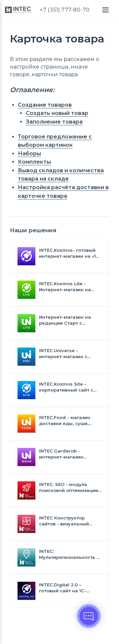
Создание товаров (45, 105)
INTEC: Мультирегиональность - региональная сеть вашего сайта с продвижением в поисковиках (69, 554)
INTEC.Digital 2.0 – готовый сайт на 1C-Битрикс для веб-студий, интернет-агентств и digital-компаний (69, 588)
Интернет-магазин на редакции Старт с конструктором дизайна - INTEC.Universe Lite (70, 320)
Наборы (29, 153)
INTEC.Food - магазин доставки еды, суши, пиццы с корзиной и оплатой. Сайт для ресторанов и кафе (64, 420)
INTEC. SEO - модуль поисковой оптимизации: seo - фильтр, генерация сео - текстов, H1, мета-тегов (69, 487)
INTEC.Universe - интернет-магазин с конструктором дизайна (68, 353)
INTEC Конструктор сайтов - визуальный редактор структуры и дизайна (66, 521)
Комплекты (34, 162)
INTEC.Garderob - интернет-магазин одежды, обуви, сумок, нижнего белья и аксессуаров (66, 454)
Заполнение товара (54, 122)
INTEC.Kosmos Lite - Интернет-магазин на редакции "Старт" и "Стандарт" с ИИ (65, 287)
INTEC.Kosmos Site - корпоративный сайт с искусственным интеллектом (66, 387)
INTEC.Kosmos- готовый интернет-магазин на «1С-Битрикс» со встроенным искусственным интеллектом (70, 253)
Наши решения (33, 230)
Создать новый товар (57, 113)
